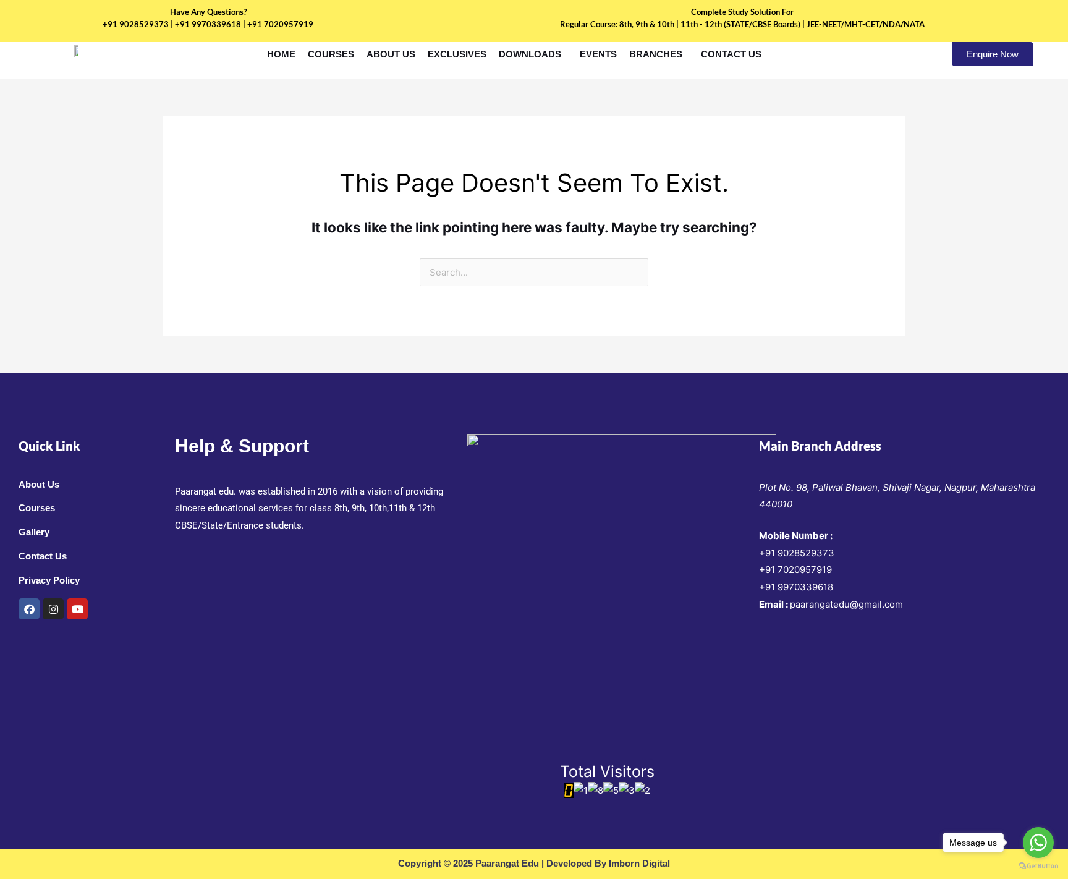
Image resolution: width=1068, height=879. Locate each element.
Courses (331, 54)
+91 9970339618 (796, 587)
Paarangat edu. (205, 491)
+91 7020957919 (795, 569)
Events (598, 54)
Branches (655, 54)
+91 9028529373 (796, 553)
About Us (391, 54)
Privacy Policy (49, 580)
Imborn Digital (639, 863)
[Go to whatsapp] (1038, 842)
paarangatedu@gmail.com (846, 604)
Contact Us (731, 54)
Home (281, 54)
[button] (533, 54)
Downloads (530, 54)
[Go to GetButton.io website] (1038, 866)
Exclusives (457, 54)
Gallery (34, 532)
